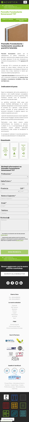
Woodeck (14, 309)
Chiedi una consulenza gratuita (21, 20)
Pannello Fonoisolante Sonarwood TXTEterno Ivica (9, 2)
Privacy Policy (8, 383)
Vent (14, 318)
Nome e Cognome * (8, 196)
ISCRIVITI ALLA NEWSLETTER (14, 274)
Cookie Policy (14, 385)
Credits (21, 385)
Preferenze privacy (9, 387)
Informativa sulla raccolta (6, 420)
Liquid (14, 312)
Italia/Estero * (6, 181)
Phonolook (15, 314)
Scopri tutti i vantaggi (7, 19)
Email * (4, 203)
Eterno (15, 311)
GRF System (14, 307)
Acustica (14, 316)
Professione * (6, 174)
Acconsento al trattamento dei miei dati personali (13, 234)
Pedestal (14, 305)
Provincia (4, 188)
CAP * (22, 188)
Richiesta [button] (4, 218)
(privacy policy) (4, 235)
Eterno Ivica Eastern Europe (14, 328)
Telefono (4, 210)
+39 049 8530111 (15, 299)
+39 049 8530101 (15, 297)
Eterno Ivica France (14, 326)
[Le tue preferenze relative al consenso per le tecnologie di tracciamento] (7, 419)
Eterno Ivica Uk (14, 324)
